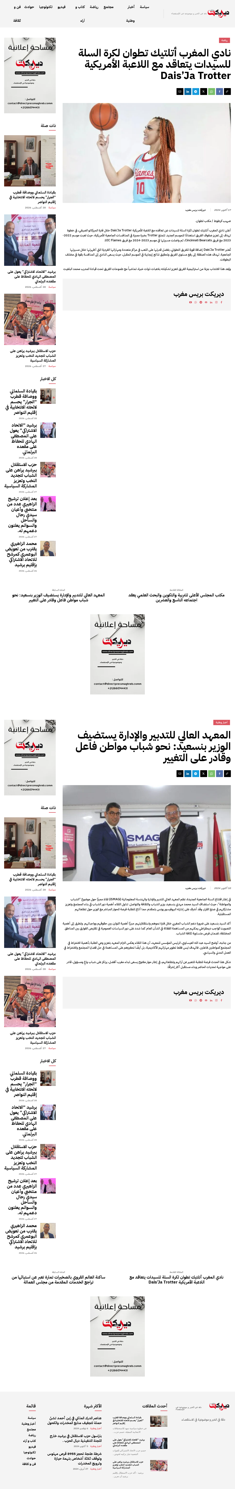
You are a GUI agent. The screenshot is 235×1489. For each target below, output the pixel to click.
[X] (203, 91)
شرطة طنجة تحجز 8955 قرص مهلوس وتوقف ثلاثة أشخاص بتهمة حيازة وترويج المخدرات (74, 1458)
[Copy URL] (227, 91)
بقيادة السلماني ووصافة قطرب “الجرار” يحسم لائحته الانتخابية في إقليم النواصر (32, 197)
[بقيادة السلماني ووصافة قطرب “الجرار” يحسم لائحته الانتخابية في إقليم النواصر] (30, 161)
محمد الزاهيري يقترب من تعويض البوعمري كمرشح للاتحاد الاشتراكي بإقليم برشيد (21, 554)
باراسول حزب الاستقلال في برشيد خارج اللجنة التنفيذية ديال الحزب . (76, 1438)
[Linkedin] (187, 91)
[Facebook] (219, 91)
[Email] (180, 91)
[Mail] (206, 302)
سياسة (52, 207)
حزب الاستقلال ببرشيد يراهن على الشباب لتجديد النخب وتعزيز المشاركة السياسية (33, 355)
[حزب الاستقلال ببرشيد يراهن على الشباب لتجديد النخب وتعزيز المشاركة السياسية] (30, 319)
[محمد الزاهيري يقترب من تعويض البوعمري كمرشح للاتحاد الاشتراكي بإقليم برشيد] (48, 548)
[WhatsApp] (211, 91)
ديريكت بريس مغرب (195, 209)
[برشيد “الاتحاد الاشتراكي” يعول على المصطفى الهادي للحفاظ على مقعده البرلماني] (30, 240)
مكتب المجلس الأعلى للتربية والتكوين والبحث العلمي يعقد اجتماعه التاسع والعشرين (176, 598)
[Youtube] (190, 302)
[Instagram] (216, 302)
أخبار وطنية (96, 1428)
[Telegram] (195, 91)
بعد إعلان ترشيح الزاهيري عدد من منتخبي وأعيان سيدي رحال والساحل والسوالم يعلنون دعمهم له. (22, 514)
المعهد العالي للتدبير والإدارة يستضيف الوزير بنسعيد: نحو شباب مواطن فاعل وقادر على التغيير (58, 598)
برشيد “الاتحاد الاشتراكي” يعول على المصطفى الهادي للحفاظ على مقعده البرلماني (32, 276)
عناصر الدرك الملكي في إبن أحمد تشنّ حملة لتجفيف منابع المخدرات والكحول (74, 1420)
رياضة (224, 40)
